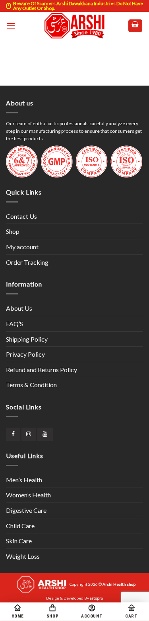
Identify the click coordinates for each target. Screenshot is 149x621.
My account (22, 246)
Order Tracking (27, 262)
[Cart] (135, 25)
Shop (12, 231)
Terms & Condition (31, 384)
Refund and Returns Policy (41, 369)
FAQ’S (14, 323)
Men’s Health (24, 479)
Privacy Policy (25, 354)
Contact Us (21, 216)
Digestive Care (26, 510)
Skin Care (19, 541)
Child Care (20, 525)
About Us (19, 308)
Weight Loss (23, 556)
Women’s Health (28, 495)
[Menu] (10, 25)
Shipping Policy (27, 339)
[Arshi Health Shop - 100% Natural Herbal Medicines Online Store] (75, 25)
